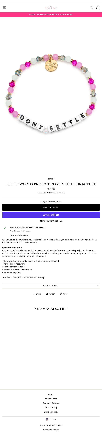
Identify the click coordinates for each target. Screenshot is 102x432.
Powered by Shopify (51, 430)
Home (50, 179)
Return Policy (51, 286)
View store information (19, 235)
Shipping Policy (51, 412)
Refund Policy (51, 407)
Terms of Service (51, 403)
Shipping (41, 192)
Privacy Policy (51, 398)
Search (51, 394)
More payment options (51, 221)
